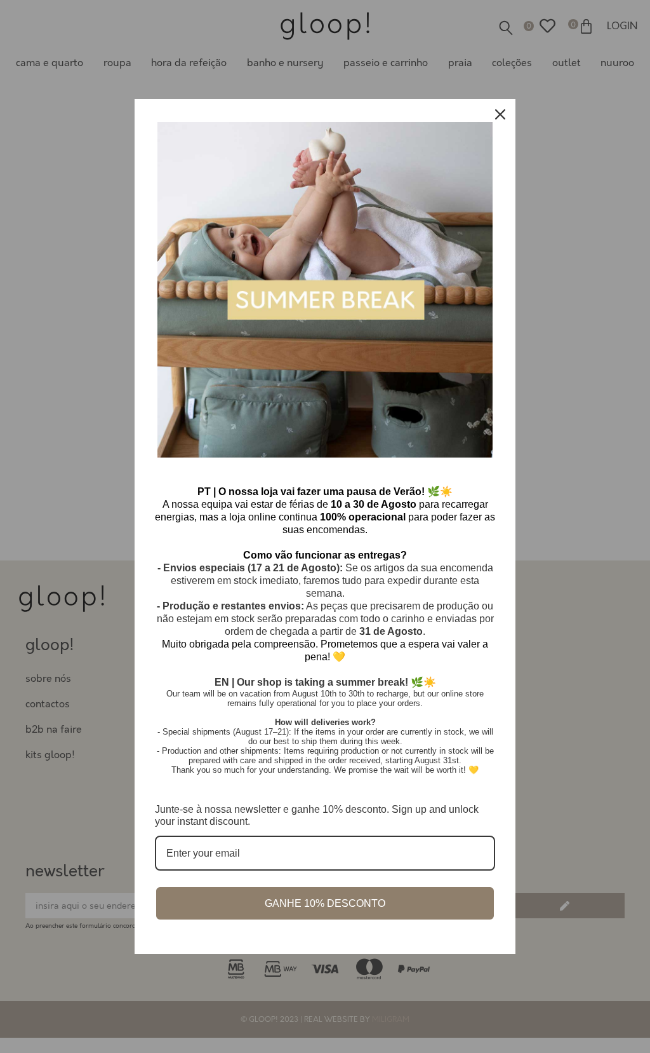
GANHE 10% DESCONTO (325, 903)
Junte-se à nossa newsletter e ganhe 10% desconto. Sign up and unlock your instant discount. (317, 815)
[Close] (500, 114)
